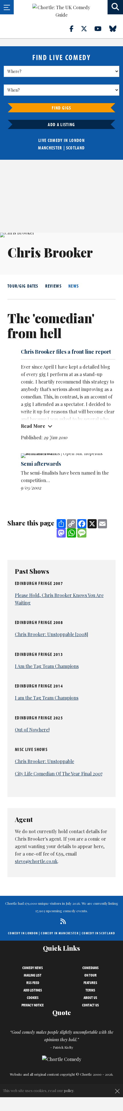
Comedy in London (23, 933)
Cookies (33, 997)
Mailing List (32, 975)
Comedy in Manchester (60, 933)
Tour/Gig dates (22, 286)
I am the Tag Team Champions (46, 698)
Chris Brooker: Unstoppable (44, 761)
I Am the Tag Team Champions (47, 666)
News (73, 286)
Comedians (90, 967)
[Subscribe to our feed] (61, 921)
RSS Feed (32, 982)
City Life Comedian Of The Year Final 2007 (58, 774)
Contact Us (90, 1005)
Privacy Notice (32, 1005)
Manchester (50, 148)
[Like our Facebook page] (75, 28)
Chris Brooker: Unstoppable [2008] (51, 634)
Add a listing (61, 124)
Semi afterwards (41, 463)
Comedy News (32, 967)
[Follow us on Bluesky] (116, 28)
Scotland (75, 148)
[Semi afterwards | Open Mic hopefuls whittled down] (68, 455)
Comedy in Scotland (98, 933)
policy (69, 1090)
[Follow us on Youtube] (101, 28)
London (77, 140)
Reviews (53, 286)
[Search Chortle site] (115, 7)
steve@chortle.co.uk (36, 861)
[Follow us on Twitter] (87, 28)
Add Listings (32, 990)
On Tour (90, 975)
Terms (90, 990)
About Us (90, 997)
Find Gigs (61, 108)
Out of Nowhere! (32, 730)
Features (90, 982)
